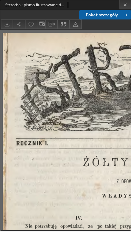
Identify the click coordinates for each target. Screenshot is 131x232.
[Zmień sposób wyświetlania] (41, 24)
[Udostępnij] (19, 24)
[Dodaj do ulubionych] (31, 24)
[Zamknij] (125, 4)
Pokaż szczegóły (102, 15)
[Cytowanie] (64, 24)
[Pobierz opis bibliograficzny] (52, 24)
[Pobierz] (7, 24)
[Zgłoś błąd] (75, 24)
